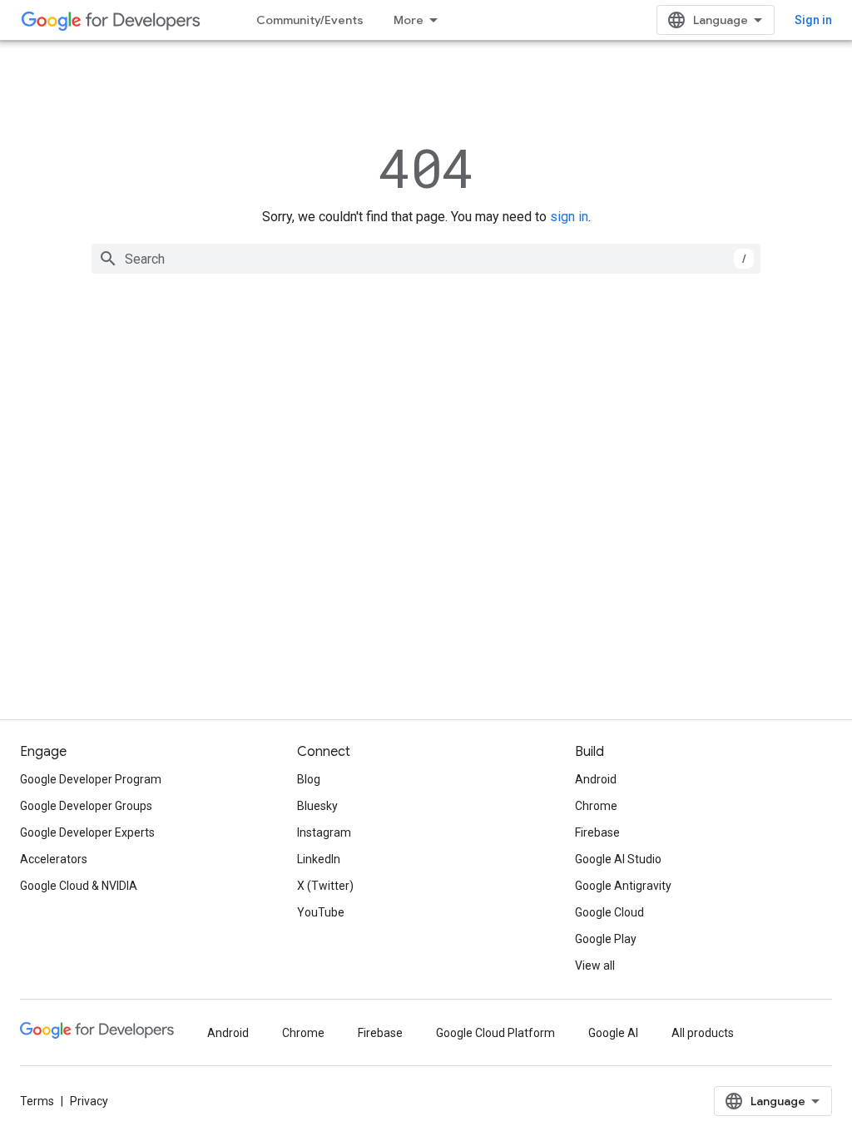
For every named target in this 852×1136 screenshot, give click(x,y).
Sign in (813, 20)
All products (702, 1033)
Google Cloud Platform (495, 1033)
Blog (308, 779)
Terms (37, 1101)
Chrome (596, 805)
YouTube (320, 912)
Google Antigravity (623, 885)
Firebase (597, 832)
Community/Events (310, 19)
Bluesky (317, 805)
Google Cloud (609, 912)
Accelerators (53, 859)
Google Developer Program (90, 779)
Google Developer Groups (86, 805)
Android (596, 779)
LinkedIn (318, 859)
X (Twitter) (325, 885)
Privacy (89, 1101)
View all (595, 965)
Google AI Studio (618, 859)
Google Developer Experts (87, 832)
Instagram (324, 832)
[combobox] (426, 259)
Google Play (606, 939)
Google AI (613, 1033)
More (409, 19)
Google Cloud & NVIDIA (78, 885)
